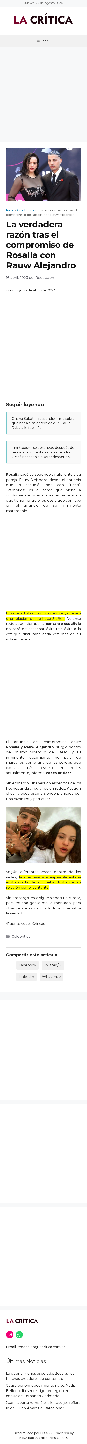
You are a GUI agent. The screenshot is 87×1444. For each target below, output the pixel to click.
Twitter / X (53, 965)
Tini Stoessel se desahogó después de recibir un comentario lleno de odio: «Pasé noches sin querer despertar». (43, 452)
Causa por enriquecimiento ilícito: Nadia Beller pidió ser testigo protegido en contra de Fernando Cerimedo (41, 1390)
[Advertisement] (43, 92)
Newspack (27, 1438)
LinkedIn (26, 977)
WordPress (47, 1438)
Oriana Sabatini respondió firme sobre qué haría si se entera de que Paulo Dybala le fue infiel (43, 423)
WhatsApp (51, 977)
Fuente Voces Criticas (26, 924)
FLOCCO (46, 1433)
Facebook (27, 965)
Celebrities (21, 936)
